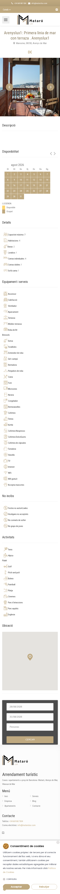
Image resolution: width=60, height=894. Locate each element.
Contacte (36, 806)
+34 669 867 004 (20, 3)
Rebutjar (44, 886)
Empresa (8, 801)
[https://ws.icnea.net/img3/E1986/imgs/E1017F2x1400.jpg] (30, 87)
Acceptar (16, 886)
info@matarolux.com (39, 3)
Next (50, 87)
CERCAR (30, 739)
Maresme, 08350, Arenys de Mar (31, 43)
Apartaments (10, 806)
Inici (6, 796)
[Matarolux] (30, 18)
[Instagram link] (56, 9)
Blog (34, 801)
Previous (9, 87)
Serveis (35, 796)
